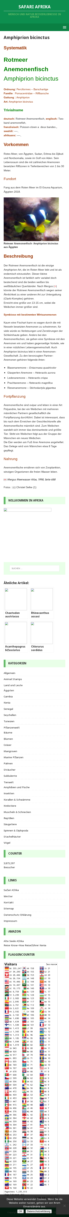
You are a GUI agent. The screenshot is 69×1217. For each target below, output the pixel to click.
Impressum (10, 921)
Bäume (8, 732)
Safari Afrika (11, 890)
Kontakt (9, 902)
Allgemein (9, 673)
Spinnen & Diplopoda (16, 830)
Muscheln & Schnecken (17, 812)
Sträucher (9, 770)
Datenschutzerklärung (38, 1211)
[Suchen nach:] (34, 568)
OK (20, 1211)
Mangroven (10, 751)
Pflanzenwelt (12, 728)
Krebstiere (10, 806)
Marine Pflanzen (13, 757)
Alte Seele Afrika (14, 941)
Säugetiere (10, 824)
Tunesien (9, 721)
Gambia (8, 696)
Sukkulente (10, 776)
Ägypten (9, 690)
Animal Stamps (13, 679)
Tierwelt (9, 782)
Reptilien (9, 818)
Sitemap (9, 908)
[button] (64, 27)
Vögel (7, 843)
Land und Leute (13, 685)
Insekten (9, 793)
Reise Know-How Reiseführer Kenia (25, 945)
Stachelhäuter (12, 837)
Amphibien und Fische (17, 787)
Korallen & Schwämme (17, 800)
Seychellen (10, 715)
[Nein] (64, 1206)
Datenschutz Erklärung (17, 915)
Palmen (8, 763)
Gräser (7, 745)
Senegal (8, 709)
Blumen (8, 739)
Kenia (7, 703)
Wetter (8, 896)
